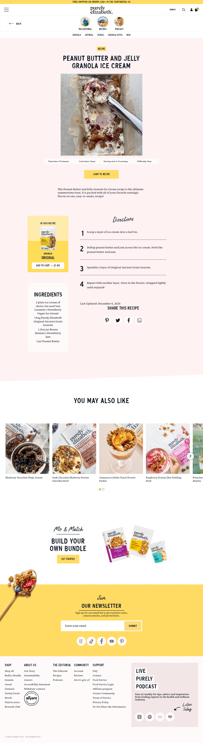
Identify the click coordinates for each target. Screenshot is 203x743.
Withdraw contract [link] (34, 688)
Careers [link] (28, 679)
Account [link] (78, 670)
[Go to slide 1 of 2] (100, 489)
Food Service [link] (100, 679)
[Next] (190, 456)
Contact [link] (97, 675)
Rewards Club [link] (12, 706)
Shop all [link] (9, 670)
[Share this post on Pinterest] (107, 320)
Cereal (100, 35)
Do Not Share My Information (109, 706)
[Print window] (139, 320)
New (128, 35)
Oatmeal (89, 35)
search (173, 9)
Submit (133, 626)
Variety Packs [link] (12, 693)
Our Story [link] (29, 670)
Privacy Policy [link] (101, 702)
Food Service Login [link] (103, 684)
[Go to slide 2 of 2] (103, 489)
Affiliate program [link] (102, 688)
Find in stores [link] (12, 702)
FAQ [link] (95, 670)
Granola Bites (115, 35)
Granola (77, 35)
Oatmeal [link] (9, 688)
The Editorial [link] (60, 670)
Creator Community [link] (104, 693)
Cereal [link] (8, 684)
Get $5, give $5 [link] (82, 679)
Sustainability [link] (32, 675)
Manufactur (35, 737)
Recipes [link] (57, 675)
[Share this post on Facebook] (128, 320)
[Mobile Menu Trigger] (6, 9)
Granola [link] (9, 679)
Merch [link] (8, 697)
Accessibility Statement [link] (37, 684)
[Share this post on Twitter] (117, 320)
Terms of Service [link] (102, 697)
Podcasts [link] (58, 679)
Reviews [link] (78, 675)
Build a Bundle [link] (13, 675)
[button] (191, 9)
